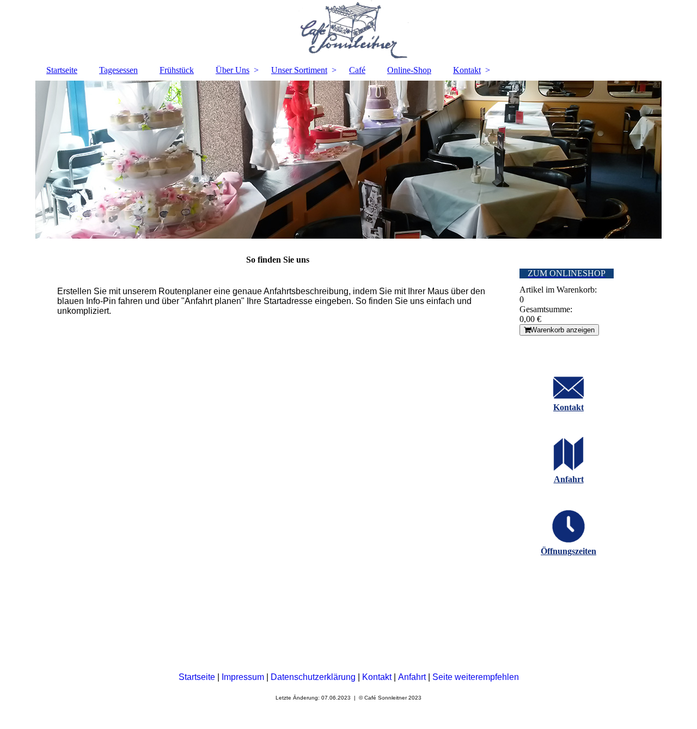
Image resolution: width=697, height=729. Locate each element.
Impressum (244, 677)
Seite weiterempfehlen (475, 677)
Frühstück (177, 70)
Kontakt (467, 70)
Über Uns (232, 70)
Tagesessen (118, 70)
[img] (348, 30)
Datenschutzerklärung (314, 677)
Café (357, 70)
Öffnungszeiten (568, 551)
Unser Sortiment (299, 70)
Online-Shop (409, 70)
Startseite (61, 70)
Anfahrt (569, 479)
